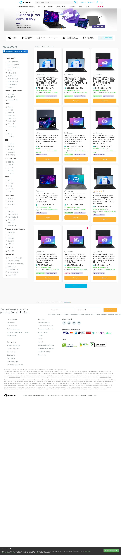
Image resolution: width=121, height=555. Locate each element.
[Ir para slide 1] (57, 28)
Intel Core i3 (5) (13, 79)
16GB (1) (10, 235)
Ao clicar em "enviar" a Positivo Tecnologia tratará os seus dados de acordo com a (84, 314)
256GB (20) (11, 152)
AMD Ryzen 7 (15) (14, 67)
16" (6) (9, 192)
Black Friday (11, 358)
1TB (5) (10, 134)
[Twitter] (74, 323)
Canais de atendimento (45, 329)
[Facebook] (64, 323)
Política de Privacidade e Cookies (110, 314)
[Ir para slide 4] (63, 28)
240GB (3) (11, 149)
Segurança (72, 6)
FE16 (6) (10, 110)
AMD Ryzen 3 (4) (13, 62)
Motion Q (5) (12, 121)
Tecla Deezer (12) (13, 269)
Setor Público (11, 352)
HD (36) (10, 201)
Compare (41, 74)
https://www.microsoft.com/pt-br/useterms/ (62, 380)
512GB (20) (11, 155)
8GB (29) (11, 173)
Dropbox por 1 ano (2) (15, 258)
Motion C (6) (12, 118)
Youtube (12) (12, 275)
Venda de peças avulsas (46, 348)
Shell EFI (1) (11, 97)
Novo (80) (11, 251)
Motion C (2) (12, 266)
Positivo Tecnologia (13, 345)
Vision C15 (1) (12, 127)
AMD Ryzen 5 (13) (13, 64)
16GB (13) (11, 162)
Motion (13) (11, 115)
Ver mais (76, 286)
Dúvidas (40, 335)
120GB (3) (11, 144)
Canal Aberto (42, 355)
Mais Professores (12, 361)
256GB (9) (11, 238)
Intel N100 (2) (12, 84)
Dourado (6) (11, 220)
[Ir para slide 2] (59, 28)
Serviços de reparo (44, 352)
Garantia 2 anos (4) (14, 261)
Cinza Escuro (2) (13, 214)
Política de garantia (13, 329)
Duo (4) (10, 107)
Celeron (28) (12, 73)
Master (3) (11, 112)
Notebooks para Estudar (15, 365)
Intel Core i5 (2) (13, 81)
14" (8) (10, 186)
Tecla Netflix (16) (13, 272)
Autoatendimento (44, 322)
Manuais (40, 342)
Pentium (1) (11, 87)
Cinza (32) (11, 211)
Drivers (40, 339)
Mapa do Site (11, 335)
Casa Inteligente (61, 6)
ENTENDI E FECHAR (111, 550)
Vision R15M (41, 6)
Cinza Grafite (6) (13, 217)
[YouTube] (79, 323)
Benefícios (108, 38)
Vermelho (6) (12, 225)
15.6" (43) (10, 189)
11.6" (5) (10, 180)
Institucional (11, 322)
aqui (37, 552)
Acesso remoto (43, 332)
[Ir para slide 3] (61, 28)
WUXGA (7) (11, 204)
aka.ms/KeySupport (14, 377)
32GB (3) (10, 168)
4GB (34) (10, 170)
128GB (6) (11, 146)
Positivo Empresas (13, 348)
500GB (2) (11, 136)
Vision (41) (11, 124)
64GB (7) (10, 244)
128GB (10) (11, 232)
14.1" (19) (10, 183)
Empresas (90, 2)
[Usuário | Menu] (97, 2)
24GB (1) (10, 165)
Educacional (11, 355)
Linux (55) (11, 94)
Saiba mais (67, 302)
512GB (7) (11, 241)
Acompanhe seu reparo (46, 326)
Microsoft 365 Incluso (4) (16, 263)
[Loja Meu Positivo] (25, 2)
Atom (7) (11, 70)
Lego (80, 6)
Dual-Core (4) (12, 76)
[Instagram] (69, 323)
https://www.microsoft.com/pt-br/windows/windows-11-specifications (80, 387)
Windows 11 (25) (13, 100)
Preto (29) (11, 223)
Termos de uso (12, 326)
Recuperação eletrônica (46, 345)
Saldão (87, 6)
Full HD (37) (12, 199)
